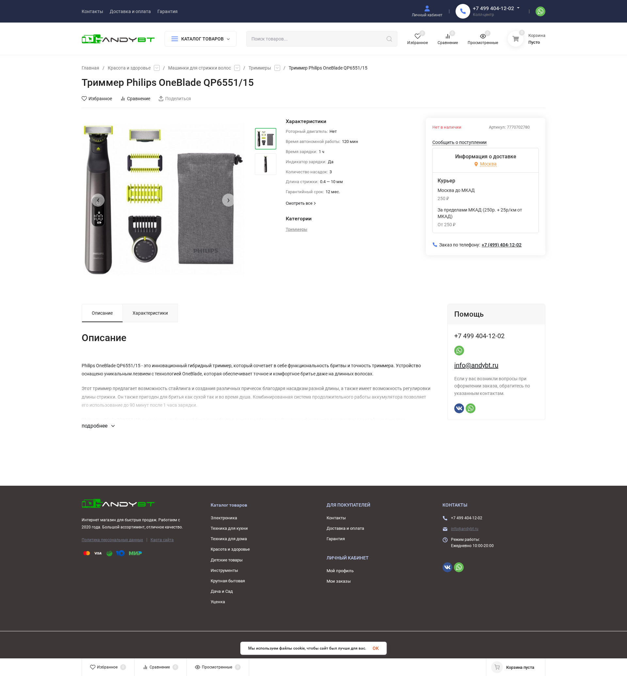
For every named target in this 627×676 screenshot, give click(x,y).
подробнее (95, 426)
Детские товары (227, 560)
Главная (90, 68)
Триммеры (260, 68)
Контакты (336, 517)
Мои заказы (339, 581)
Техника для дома (229, 538)
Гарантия (336, 538)
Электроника (224, 517)
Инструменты (224, 570)
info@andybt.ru (476, 365)
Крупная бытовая (228, 580)
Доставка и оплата (345, 528)
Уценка (218, 601)
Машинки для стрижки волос (199, 68)
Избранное (100, 98)
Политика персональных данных (112, 540)
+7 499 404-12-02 (493, 8)
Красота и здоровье (129, 68)
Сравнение (138, 98)
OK (376, 648)
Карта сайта (162, 540)
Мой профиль (340, 570)
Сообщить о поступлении (459, 142)
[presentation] (97, 200)
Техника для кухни (229, 528)
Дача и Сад (222, 591)
